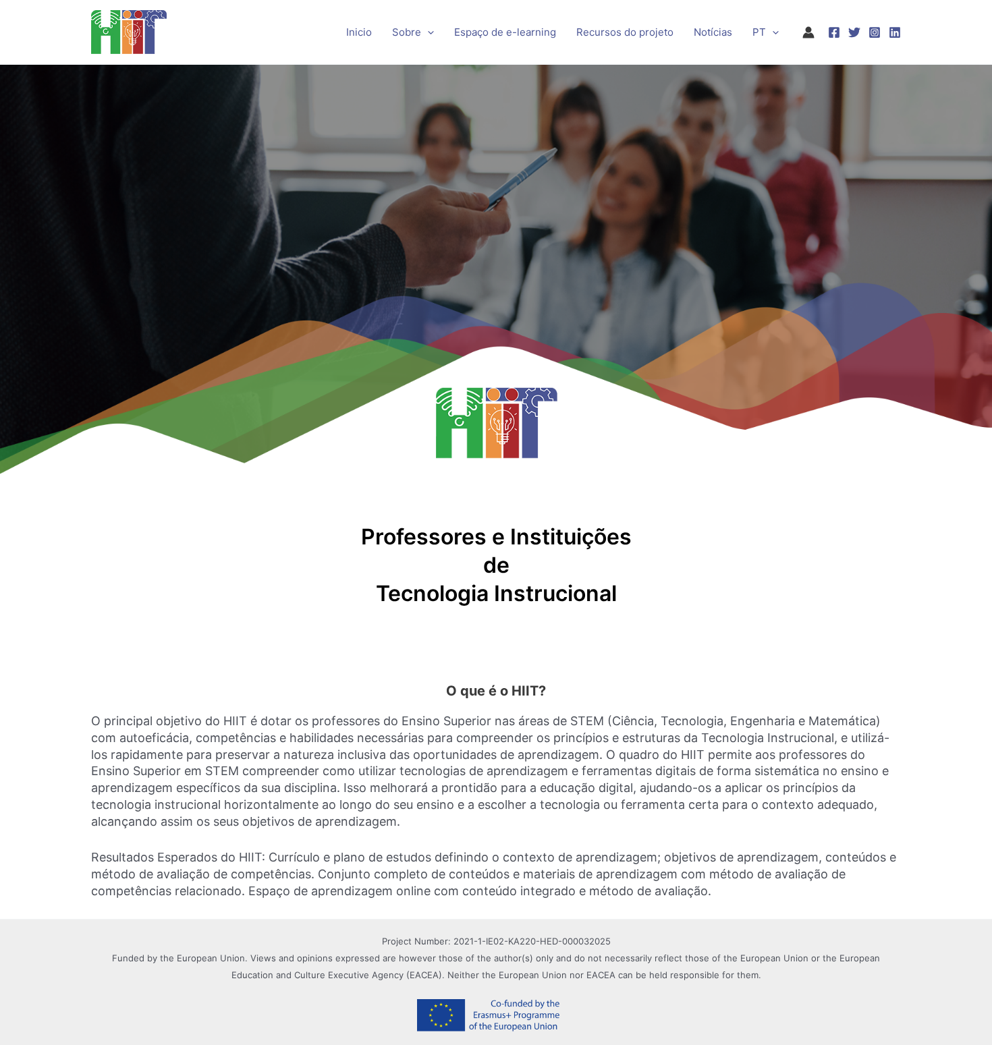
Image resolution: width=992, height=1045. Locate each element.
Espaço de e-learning (505, 32)
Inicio (359, 32)
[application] (427, 32)
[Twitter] (854, 32)
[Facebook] (834, 32)
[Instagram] (875, 32)
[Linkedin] (895, 32)
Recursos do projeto (624, 32)
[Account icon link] (808, 32)
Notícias (713, 32)
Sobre (406, 32)
